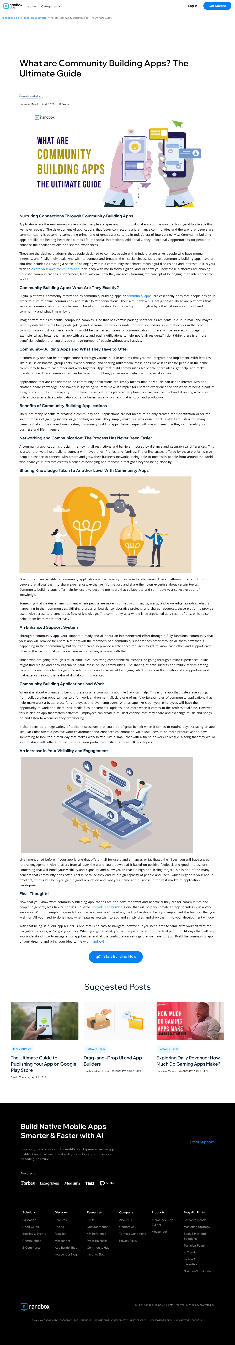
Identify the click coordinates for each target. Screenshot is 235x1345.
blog (16, 17)
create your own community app (55, 269)
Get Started (217, 6)
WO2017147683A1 (193, 1320)
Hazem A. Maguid (167, 1070)
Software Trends (95, 1048)
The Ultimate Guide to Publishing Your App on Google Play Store (43, 1064)
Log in (192, 6)
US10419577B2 (101, 1320)
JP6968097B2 (156, 1320)
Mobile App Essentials (33, 17)
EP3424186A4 (174, 1320)
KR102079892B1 (138, 1320)
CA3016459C (51, 1320)
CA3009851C (67, 1320)
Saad (14, 1077)
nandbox (7, 17)
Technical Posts (22, 1048)
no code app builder (31, 96)
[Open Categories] (59, 6)
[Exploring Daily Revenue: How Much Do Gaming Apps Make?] (190, 1021)
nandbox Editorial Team (97, 1070)
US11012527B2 (83, 1320)
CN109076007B (119, 1320)
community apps (139, 296)
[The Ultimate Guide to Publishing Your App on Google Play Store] (44, 1021)
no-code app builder (107, 907)
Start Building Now (119, 956)
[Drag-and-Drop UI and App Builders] (117, 1021)
